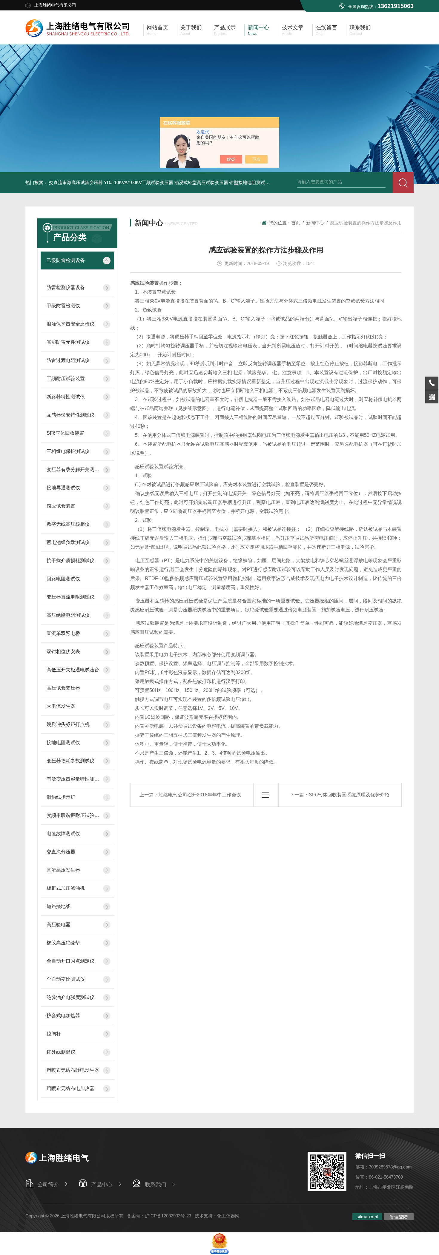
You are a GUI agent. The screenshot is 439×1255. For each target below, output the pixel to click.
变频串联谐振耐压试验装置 (73, 815)
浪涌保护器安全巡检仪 (70, 323)
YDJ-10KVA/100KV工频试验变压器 (138, 182)
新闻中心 (315, 222)
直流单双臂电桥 (63, 633)
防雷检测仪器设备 (66, 287)
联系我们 (155, 1185)
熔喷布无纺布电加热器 (70, 1088)
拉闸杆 (54, 1033)
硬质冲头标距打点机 (68, 724)
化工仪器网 (228, 1215)
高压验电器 (58, 924)
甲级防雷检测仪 (63, 305)
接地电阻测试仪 (63, 742)
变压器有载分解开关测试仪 (73, 469)
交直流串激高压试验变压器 (76, 182)
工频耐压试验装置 (66, 378)
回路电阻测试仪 (63, 578)
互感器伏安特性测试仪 (70, 414)
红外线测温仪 (61, 1051)
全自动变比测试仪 (66, 979)
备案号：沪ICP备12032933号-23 (159, 1215)
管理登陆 (399, 1216)
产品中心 (102, 1185)
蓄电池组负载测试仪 (68, 542)
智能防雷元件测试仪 (68, 342)
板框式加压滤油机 (66, 888)
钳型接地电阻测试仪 (249, 182)
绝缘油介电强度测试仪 (70, 997)
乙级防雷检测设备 (66, 260)
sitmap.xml (367, 1216)
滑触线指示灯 (61, 797)
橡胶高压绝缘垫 (63, 942)
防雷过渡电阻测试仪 (68, 360)
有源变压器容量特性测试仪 (73, 778)
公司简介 (48, 1185)
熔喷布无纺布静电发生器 (73, 1070)
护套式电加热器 (63, 1015)
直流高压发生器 (63, 869)
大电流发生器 (61, 706)
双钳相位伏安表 (63, 651)
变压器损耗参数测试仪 (70, 760)
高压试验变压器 (63, 687)
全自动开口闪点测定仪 (70, 960)
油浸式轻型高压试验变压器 (201, 182)
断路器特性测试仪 (66, 396)
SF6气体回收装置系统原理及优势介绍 (349, 794)
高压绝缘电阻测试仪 (68, 615)
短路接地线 (58, 906)
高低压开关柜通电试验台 (73, 669)
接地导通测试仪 (63, 487)
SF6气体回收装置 (65, 433)
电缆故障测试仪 (63, 833)
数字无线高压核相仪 (68, 524)
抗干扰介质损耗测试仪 (70, 560)
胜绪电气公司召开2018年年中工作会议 (200, 794)
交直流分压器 (61, 851)
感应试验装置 (61, 505)
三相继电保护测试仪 (68, 451)
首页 (295, 222)
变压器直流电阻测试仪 (70, 596)
